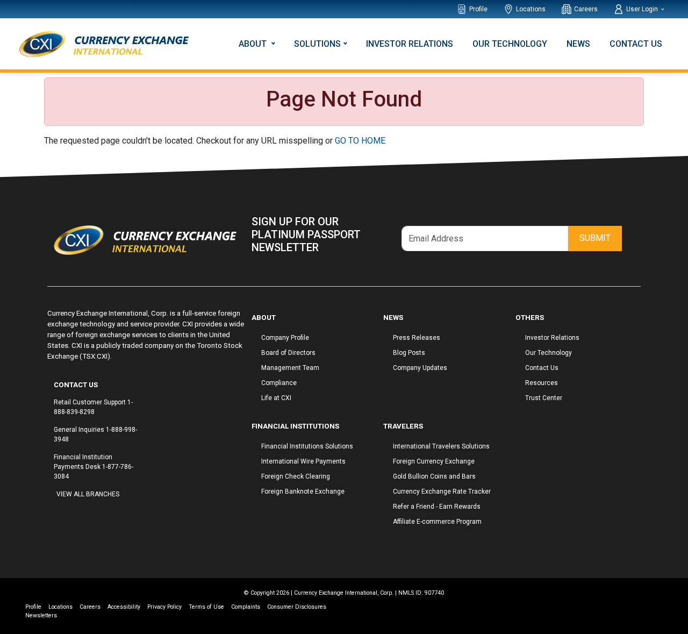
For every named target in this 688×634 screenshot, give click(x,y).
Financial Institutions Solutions (307, 446)
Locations (531, 9)
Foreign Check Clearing (295, 476)
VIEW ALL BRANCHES (87, 494)
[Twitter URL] (67, 515)
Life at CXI (276, 398)
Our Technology (509, 44)
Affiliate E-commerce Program (437, 521)
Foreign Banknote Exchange (303, 491)
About (254, 44)
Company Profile (285, 337)
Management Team (290, 368)
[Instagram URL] (61, 515)
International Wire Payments (303, 461)
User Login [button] (643, 9)
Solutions (317, 44)
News (578, 44)
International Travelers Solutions (441, 446)
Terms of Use (206, 606)
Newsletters (41, 615)
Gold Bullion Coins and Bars (434, 476)
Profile (478, 9)
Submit (595, 238)
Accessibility (124, 606)
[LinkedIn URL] (72, 515)
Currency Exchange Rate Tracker (442, 491)
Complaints (245, 606)
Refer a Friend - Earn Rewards (437, 506)
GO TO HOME (360, 141)
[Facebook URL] (56, 515)
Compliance (279, 383)
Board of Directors (288, 353)
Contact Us (636, 44)
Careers (586, 9)
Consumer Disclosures (296, 606)
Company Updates (420, 368)
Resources (541, 383)
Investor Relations (409, 44)
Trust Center (543, 398)
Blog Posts (409, 353)
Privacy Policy (164, 606)
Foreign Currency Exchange (434, 461)
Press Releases (416, 337)
